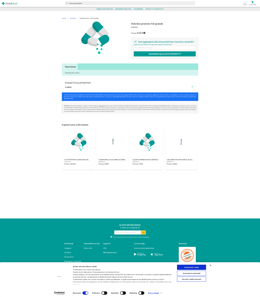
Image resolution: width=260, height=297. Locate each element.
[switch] (104, 293)
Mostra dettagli (153, 293)
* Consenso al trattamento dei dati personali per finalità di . (131, 237)
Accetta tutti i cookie (191, 267)
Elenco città (88, 248)
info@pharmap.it (111, 252)
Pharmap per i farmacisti (72, 261)
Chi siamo (67, 252)
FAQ (105, 248)
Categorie (67, 248)
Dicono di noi (68, 257)
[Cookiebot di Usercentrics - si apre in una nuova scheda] (59, 293)
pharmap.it (102, 106)
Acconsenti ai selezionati (191, 273)
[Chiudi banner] (210, 265)
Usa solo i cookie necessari (191, 279)
